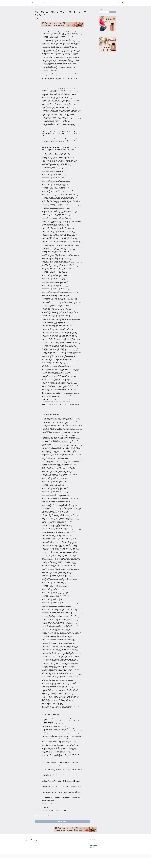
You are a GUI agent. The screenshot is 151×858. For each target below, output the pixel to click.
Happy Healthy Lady (30, 840)
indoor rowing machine (48, 722)
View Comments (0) (62, 821)
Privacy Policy (92, 847)
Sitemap (91, 849)
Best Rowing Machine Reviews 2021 (42, 815)
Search (100, 9)
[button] (118, 3)
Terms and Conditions (93, 845)
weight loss (48, 431)
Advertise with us (92, 843)
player (52, 401)
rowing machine (49, 731)
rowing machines (77, 418)
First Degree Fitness (46, 399)
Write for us (92, 842)
